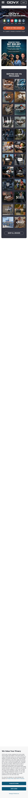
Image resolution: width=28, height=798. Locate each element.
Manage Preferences (14, 793)
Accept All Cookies (14, 783)
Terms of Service (20, 778)
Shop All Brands (14, 233)
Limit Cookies (14, 788)
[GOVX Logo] (13, 2)
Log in (23, 31)
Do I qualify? (6, 31)
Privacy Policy (10, 778)
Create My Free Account (14, 28)
